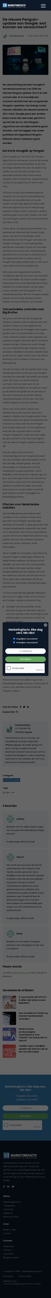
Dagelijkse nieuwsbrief (27, 639)
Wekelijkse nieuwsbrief (27, 642)
